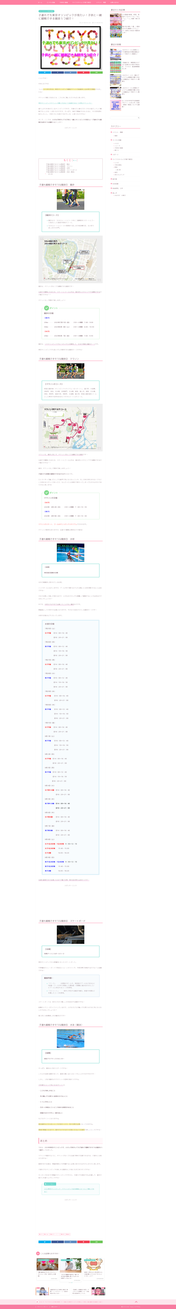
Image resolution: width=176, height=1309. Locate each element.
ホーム (40, 2)
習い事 (119, 170)
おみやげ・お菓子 (120, 195)
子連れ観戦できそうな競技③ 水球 (58, 168)
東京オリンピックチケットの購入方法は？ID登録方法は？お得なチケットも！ (65, 103)
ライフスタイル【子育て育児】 (82, 2)
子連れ (46, 1234)
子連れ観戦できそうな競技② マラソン (59, 166)
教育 (116, 167)
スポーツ (115, 155)
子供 (41, 1234)
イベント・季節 (101, 2)
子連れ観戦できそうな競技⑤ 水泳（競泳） (61, 172)
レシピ (117, 162)
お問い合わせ (114, 2)
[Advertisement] (70, 145)
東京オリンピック (55, 1234)
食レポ (115, 193)
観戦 (68, 1234)
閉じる (75, 160)
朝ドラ (117, 150)
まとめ (50, 174)
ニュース (117, 146)
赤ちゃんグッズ (119, 175)
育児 (116, 172)
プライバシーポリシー (42, 1307)
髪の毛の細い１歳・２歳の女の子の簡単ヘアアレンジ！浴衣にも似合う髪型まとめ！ (131, 30)
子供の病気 (118, 165)
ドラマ (117, 143)
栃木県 (115, 179)
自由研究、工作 (118, 188)
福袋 (116, 136)
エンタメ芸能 (51, 2)
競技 (63, 1234)
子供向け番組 (64, 2)
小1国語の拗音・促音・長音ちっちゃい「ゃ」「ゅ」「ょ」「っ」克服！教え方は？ (131, 18)
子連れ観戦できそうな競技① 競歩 (58, 164)
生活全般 (115, 184)
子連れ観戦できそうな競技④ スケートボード (61, 170)
